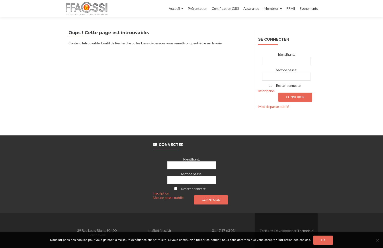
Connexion (295, 97)
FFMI (290, 8)
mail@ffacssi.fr (160, 230)
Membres (271, 8)
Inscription (266, 91)
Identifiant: (286, 54)
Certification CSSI (225, 8)
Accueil (174, 8)
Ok (323, 240)
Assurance (251, 8)
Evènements (308, 8)
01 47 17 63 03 (223, 230)
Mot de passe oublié (273, 106)
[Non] (377, 240)
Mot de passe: (286, 70)
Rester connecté (288, 85)
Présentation (197, 8)
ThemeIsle (305, 230)
